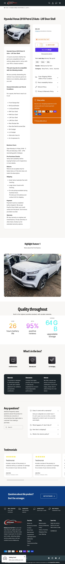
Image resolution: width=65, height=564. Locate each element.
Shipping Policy (43, 532)
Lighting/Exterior (31, 536)
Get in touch (47, 496)
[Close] (24, 556)
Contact (29, 528)
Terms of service (43, 529)
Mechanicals (30, 532)
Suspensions (30, 534)
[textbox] (17, 137)
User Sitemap (42, 534)
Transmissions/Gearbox (32, 544)
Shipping (37, 31)
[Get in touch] (56, 3)
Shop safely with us (41, 121)
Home (6, 7)
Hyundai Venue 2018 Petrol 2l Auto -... (19, 7)
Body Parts (30, 530)
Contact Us (54, 530)
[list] (32, 327)
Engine (29, 541)
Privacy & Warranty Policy (44, 526)
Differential (30, 539)
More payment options (46, 53)
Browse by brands (32, 525)
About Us (29, 523)
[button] (5, 3)
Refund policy (42, 523)
